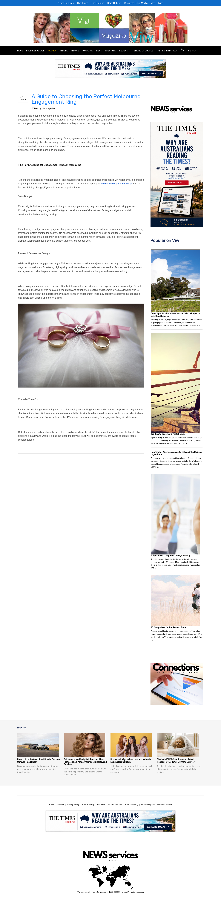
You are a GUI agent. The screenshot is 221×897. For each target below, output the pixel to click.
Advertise (101, 804)
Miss (160, 3)
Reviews (123, 50)
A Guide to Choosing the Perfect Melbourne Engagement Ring (86, 99)
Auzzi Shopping (131, 804)
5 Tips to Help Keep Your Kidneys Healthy (170, 555)
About (51, 804)
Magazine (88, 50)
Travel (64, 50)
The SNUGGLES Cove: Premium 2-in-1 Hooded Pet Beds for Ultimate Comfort (176, 760)
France (75, 50)
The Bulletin (97, 3)
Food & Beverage (35, 50)
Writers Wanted (115, 804)
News (99, 50)
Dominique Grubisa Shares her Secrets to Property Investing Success (175, 314)
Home (20, 50)
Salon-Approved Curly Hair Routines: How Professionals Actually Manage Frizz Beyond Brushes (85, 762)
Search (192, 50)
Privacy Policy (73, 804)
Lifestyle (110, 50)
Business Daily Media (136, 3)
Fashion (52, 50)
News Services (66, 3)
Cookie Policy (88, 804)
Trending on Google (142, 50)
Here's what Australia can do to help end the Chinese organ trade (176, 453)
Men (153, 3)
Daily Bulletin (114, 3)
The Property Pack (167, 50)
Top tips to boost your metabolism (168, 434)
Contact (60, 804)
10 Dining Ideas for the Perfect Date (168, 627)
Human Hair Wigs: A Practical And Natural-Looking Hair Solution (130, 760)
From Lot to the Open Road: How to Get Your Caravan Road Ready (38, 760)
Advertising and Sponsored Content (156, 804)
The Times (82, 3)
